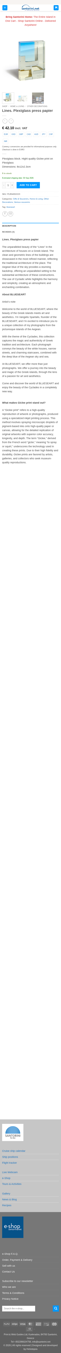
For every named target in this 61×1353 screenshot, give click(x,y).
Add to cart (28, 185)
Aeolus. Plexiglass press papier (30, 886)
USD (13, 134)
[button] (4, 7)
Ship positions (10, 1156)
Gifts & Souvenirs (21, 199)
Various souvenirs (22, 202)
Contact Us (8, 1271)
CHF (51, 134)
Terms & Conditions (13, 1293)
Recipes (6, 1205)
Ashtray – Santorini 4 (30, 746)
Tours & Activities (11, 1184)
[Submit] (56, 1308)
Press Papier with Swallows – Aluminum (30, 1097)
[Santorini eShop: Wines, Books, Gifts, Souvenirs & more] (30, 7)
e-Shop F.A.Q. (10, 1253)
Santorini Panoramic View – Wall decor (30, 606)
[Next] (54, 61)
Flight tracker (9, 1162)
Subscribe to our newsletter (17, 1281)
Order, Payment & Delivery (17, 1259)
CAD (29, 134)
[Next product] (5, 121)
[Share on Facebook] (5, 213)
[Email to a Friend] (10, 213)
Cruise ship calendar (13, 1150)
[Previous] (6, 61)
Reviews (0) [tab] (8, 232)
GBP (21, 134)
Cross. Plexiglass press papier (30, 1027)
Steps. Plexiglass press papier (30, 957)
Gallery (6, 1193)
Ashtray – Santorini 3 (30, 676)
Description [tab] (9, 226)
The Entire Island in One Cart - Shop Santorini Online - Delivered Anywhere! (30, 20)
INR (5, 141)
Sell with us (8, 1265)
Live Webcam (10, 1172)
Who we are (9, 1287)
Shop (4, 106)
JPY (43, 134)
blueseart (11, 207)
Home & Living (17, 106)
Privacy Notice (10, 1298)
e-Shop (6, 1178)
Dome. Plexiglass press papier (30, 816)
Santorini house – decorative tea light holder (30, 535)
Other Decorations (37, 106)
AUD (36, 134)
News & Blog (9, 1199)
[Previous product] (11, 121)
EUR (6, 134)
